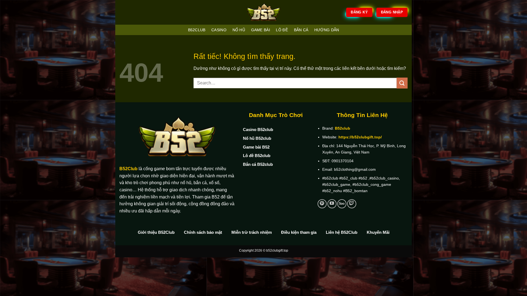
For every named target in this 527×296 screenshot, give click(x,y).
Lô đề (282, 30)
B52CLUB (197, 30)
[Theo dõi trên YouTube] (332, 203)
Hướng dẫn (326, 30)
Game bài (260, 30)
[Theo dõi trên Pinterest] (322, 203)
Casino (218, 30)
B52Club (128, 168)
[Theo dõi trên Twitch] (351, 203)
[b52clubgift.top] (263, 12)
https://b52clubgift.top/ (360, 137)
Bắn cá (301, 30)
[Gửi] (402, 83)
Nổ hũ (238, 30)
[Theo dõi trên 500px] (341, 203)
